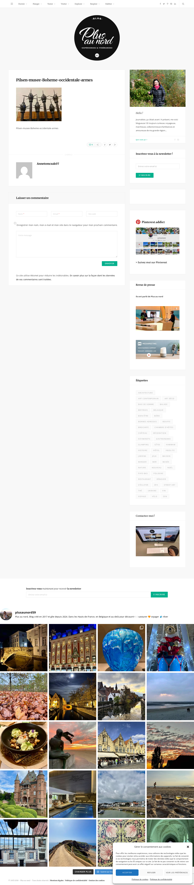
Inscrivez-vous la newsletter (53, 588)
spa (156, 485)
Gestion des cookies (97, 880)
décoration (159, 433)
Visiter (64, 4)
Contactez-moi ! (145, 515)
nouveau (157, 467)
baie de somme (146, 404)
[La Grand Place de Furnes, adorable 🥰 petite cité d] (121, 745)
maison (166, 456)
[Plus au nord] (97, 38)
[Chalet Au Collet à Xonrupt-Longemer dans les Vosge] (72, 794)
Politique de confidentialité (161, 879)
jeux (154, 456)
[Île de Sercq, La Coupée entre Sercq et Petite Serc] (72, 843)
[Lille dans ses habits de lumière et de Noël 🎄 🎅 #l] (72, 647)
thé (140, 490)
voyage (142, 496)
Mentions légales (57, 880)
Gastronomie (163, 439)
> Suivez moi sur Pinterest (151, 262)
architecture (145, 393)
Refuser (151, 872)
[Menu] (11, 4)
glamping (143, 444)
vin (164, 490)
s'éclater (143, 485)
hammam (170, 444)
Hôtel (156, 450)
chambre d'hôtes (164, 427)
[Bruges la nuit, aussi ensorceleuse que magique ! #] (23, 647)
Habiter (108, 4)
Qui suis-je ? (141, 140)
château (142, 433)
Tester (50, 4)
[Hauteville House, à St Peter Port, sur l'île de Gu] (23, 843)
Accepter (127, 872)
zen (165, 496)
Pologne (158, 473)
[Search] (182, 4)
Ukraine (152, 490)
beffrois (143, 410)
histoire (142, 450)
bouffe (166, 421)
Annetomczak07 (48, 163)
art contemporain (148, 398)
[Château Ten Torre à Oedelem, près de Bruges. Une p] (23, 794)
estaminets (144, 439)
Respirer (93, 4)
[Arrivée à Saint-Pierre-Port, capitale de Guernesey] (121, 794)
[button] (187, 846)
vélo (154, 496)
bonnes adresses (147, 421)
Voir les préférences (177, 872)
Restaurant (144, 479)
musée (166, 462)
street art (169, 485)
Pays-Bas (143, 473)
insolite (170, 450)
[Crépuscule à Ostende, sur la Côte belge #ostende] (72, 745)
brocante (143, 427)
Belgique (158, 410)
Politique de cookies (140, 879)
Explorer (78, 4)
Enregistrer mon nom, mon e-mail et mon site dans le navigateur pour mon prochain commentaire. (67, 225)
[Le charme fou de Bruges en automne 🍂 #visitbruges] (121, 696)
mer (154, 462)
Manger (36, 4)
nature (142, 467)
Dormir (21, 4)
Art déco (169, 398)
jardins (142, 456)
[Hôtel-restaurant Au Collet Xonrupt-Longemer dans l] (23, 745)
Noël (170, 467)
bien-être (143, 416)
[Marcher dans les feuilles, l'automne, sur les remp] (23, 696)
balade (163, 404)
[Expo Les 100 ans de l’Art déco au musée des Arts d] (121, 647)
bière (157, 416)
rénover (161, 479)
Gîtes (157, 444)
